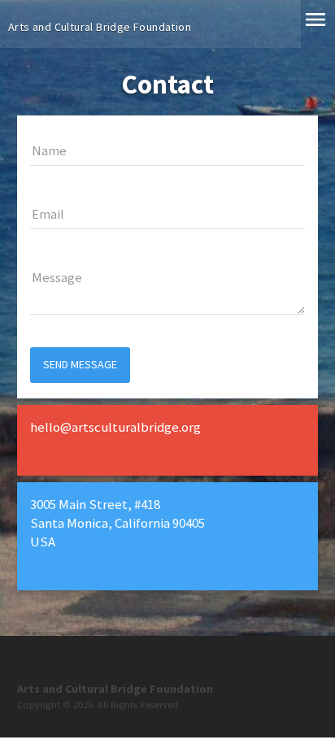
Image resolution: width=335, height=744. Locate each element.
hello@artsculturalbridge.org (115, 427)
